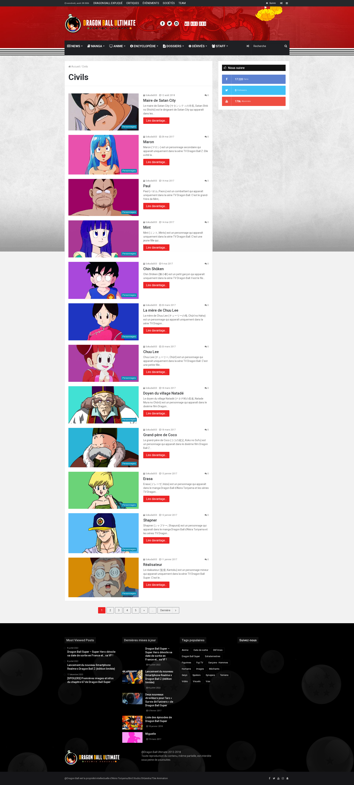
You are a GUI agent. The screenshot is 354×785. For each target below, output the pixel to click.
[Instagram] (283, 778)
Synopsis (210, 675)
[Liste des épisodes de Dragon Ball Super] (132, 723)
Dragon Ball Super (191, 656)
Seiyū (184, 675)
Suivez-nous (248, 640)
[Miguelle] (132, 737)
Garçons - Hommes (218, 662)
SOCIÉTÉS (169, 3)
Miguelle (150, 733)
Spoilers (196, 675)
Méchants (214, 669)
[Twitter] (274, 778)
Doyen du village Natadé (163, 393)
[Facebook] (269, 778)
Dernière (165, 610)
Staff (220, 46)
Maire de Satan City (159, 100)
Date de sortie (201, 650)
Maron (148, 142)
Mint (147, 227)
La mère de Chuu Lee (160, 310)
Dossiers (173, 46)
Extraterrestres (212, 656)
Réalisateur (152, 564)
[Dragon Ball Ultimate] (100, 23)
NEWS (75, 46)
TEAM (182, 3)
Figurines (186, 662)
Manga (96, 46)
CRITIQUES (132, 3)
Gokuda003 (151, 95)
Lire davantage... (156, 120)
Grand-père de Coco (160, 435)
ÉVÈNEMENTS (151, 3)
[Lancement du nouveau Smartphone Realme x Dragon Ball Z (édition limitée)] (132, 677)
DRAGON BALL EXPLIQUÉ (108, 3)
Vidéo (185, 681)
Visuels (197, 681)
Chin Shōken (153, 269)
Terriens (224, 675)
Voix (208, 681)
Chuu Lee (151, 352)
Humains (186, 669)
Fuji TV (199, 662)
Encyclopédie (144, 46)
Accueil (75, 66)
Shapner (150, 520)
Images (200, 669)
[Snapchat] (287, 778)
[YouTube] (278, 778)
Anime (118, 46)
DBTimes (218, 650)
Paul (146, 186)
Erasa (148, 479)
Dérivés (198, 46)
